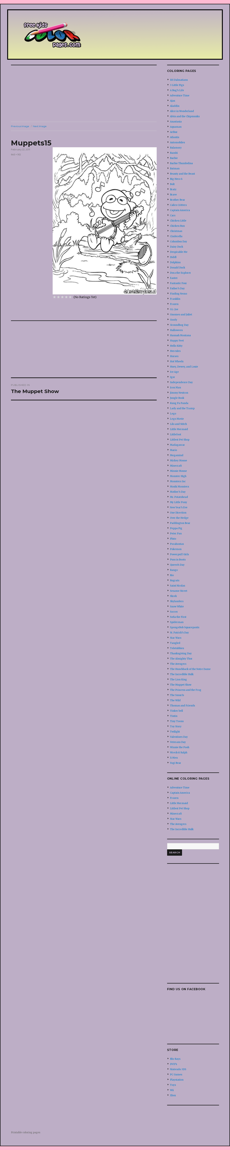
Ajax (172, 100)
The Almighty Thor (181, 658)
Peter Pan (176, 533)
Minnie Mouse (178, 471)
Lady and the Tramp (182, 408)
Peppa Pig (176, 528)
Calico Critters (178, 205)
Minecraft (176, 465)
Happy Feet (177, 340)
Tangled (175, 643)
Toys (173, 1085)
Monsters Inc (178, 481)
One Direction (178, 512)
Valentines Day (179, 736)
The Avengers (178, 663)
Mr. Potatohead (179, 497)
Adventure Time (179, 95)
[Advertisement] (84, 94)
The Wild (175, 700)
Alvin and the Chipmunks (185, 116)
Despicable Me (178, 252)
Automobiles (177, 142)
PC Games (176, 1074)
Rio (172, 575)
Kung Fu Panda (179, 403)
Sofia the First (178, 617)
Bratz (173, 189)
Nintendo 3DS (178, 1069)
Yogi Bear (175, 763)
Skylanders (176, 601)
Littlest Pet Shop (179, 439)
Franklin (175, 298)
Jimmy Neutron (179, 392)
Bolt (172, 184)
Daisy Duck (176, 246)
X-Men (174, 757)
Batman (175, 168)
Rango (174, 570)
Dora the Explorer (180, 272)
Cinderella (176, 236)
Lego (173, 413)
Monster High (178, 476)
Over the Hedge (179, 517)
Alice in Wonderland (182, 111)
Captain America (180, 210)
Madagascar (177, 444)
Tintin (173, 716)
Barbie (174, 158)
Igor (172, 377)
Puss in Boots (178, 559)
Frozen (174, 304)
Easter (174, 278)
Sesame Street (178, 590)
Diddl (173, 257)
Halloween (176, 330)
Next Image (40, 126)
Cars (172, 215)
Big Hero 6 (176, 179)
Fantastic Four (178, 283)
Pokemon (175, 549)
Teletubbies (177, 648)
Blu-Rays (175, 1058)
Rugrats (174, 580)
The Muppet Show (180, 684)
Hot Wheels (176, 361)
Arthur (174, 132)
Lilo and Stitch (178, 424)
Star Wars (175, 637)
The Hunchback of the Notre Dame (190, 669)
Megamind (176, 455)
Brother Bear (177, 199)
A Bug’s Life (177, 90)
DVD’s (173, 1064)
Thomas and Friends (182, 705)
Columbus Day (178, 241)
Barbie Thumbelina (181, 163)
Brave (173, 194)
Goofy (173, 319)
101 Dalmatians (179, 79)
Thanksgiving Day (181, 653)
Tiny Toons (177, 721)
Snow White (177, 606)
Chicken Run (177, 225)
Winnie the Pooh (179, 747)
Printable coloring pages (25, 1132)
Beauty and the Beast (182, 173)
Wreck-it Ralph (178, 752)
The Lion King (178, 679)
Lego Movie (177, 418)
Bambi (174, 152)
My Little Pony (178, 502)
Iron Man (175, 387)
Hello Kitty (176, 345)
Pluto (173, 538)
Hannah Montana (180, 335)
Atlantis (174, 137)
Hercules (175, 351)
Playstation (176, 1079)
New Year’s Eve (178, 507)
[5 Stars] (70, 297)
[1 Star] (54, 297)
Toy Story (175, 726)
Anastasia (176, 121)
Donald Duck (177, 267)
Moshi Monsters (179, 486)
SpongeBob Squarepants (184, 627)
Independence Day (181, 382)
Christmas (176, 231)
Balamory (176, 147)
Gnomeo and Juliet (181, 314)
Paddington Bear (180, 523)
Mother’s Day (178, 491)
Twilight (175, 731)
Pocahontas (177, 544)
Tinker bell (176, 710)
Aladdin (174, 106)
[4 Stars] (66, 297)
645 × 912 (16, 154)
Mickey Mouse (178, 460)
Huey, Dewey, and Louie (184, 366)
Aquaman (175, 126)
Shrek (173, 596)
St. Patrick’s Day (179, 632)
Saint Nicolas (177, 585)
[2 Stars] (58, 297)
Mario (173, 450)
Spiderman (176, 622)
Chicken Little (178, 220)
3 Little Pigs (177, 85)
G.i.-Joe (174, 309)
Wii (172, 1090)
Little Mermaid (179, 429)
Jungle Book (177, 398)
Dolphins (175, 262)
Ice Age (174, 371)
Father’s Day (177, 288)
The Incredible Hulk (182, 674)
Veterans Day (178, 742)
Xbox (173, 1095)
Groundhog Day (179, 325)
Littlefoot (175, 434)
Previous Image (20, 126)
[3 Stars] (62, 297)
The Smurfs (177, 695)
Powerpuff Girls (179, 554)
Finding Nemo (178, 293)
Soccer (174, 611)
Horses (174, 356)
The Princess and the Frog (185, 690)
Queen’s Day (177, 564)
